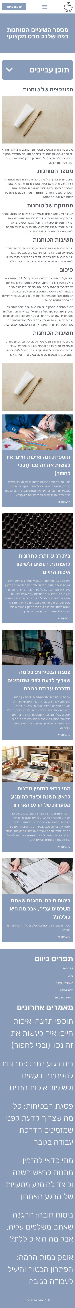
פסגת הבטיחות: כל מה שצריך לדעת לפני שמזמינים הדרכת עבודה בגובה (38, 680)
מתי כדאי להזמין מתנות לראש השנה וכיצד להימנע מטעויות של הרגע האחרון (40, 796)
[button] (45, 7)
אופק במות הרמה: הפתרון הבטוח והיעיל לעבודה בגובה (40, 1269)
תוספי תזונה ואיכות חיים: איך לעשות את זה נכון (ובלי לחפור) (37, 465)
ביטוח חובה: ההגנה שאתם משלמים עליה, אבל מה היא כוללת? (40, 908)
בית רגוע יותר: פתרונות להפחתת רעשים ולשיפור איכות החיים (42, 563)
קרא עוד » (64, 502)
